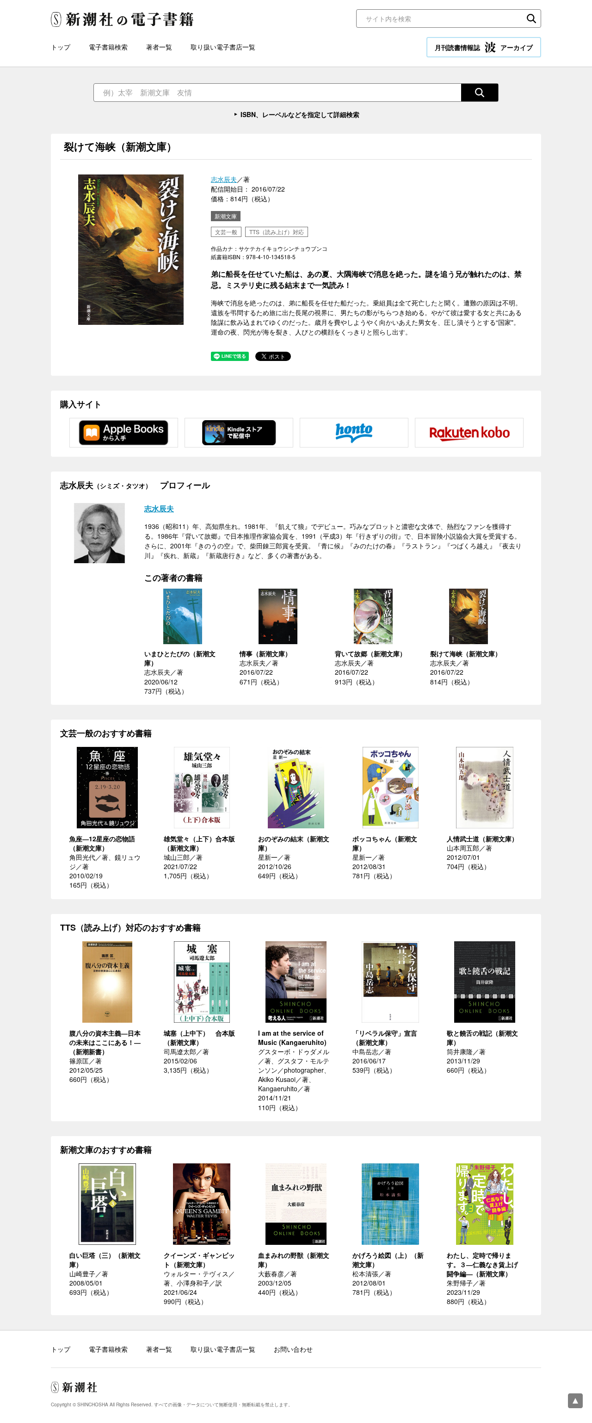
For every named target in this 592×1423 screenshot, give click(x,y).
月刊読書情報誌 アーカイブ (484, 47)
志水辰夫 (224, 179)
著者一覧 (159, 46)
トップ (60, 46)
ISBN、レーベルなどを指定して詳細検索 (299, 114)
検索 (531, 18)
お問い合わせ (293, 1349)
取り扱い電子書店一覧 (223, 46)
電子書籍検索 (108, 46)
